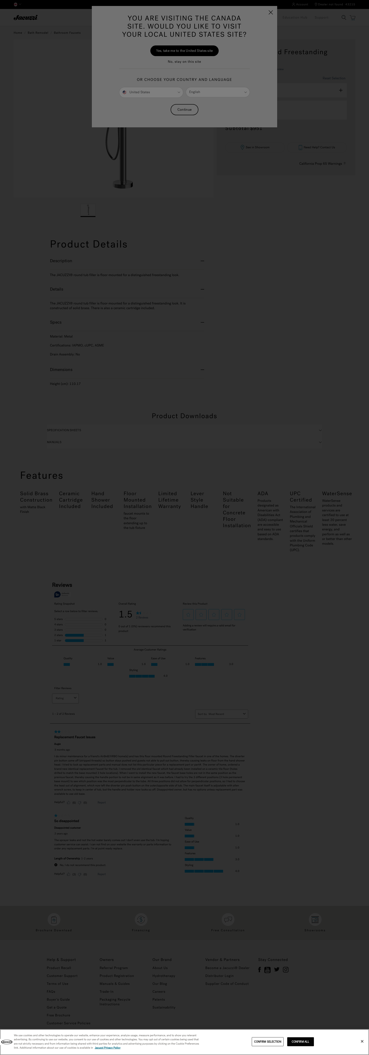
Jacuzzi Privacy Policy (108, 1048)
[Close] (362, 1041)
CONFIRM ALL (300, 1041)
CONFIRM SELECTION (267, 1041)
